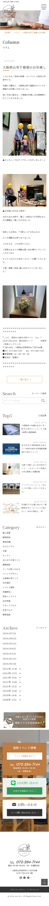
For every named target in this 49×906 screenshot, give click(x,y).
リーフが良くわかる (11, 569)
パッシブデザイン (10, 573)
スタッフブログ (9, 605)
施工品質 (6, 532)
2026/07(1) (9, 633)
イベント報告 (8, 587)
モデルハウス (8, 546)
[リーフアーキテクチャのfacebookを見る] (24, 878)
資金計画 (6, 541)
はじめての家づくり (11, 560)
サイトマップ (34, 889)
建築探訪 (6, 564)
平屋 (5, 551)
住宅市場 (6, 601)
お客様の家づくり (10, 578)
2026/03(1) (9, 653)
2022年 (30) (10, 682)
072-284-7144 (28, 765)
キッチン (6, 555)
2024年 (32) (10, 673)
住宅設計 (6, 582)
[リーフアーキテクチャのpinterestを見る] (28, 878)
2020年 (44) (10, 690)
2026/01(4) (9, 663)
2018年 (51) (10, 699)
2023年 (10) (10, 677)
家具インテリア (9, 596)
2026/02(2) (9, 658)
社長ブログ (7, 610)
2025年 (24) (10, 668)
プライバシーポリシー (18, 889)
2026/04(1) (9, 648)
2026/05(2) (9, 643)
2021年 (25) (10, 686)
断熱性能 (6, 614)
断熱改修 (6, 537)
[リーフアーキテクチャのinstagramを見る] (21, 878)
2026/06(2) (9, 638)
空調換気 (6, 591)
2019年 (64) (10, 695)
